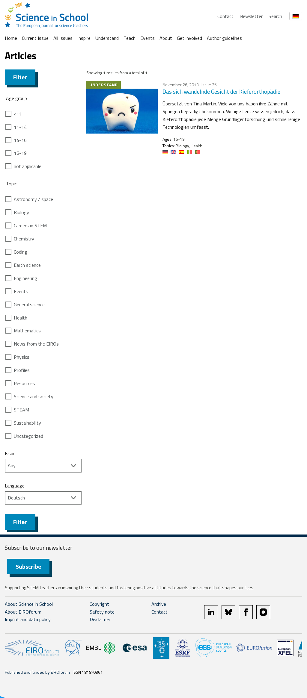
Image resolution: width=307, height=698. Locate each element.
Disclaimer (100, 619)
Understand (107, 38)
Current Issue (35, 38)
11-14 (20, 127)
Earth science (27, 265)
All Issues (63, 38)
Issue (10, 453)
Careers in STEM (30, 225)
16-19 (20, 153)
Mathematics (27, 330)
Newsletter (251, 16)
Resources (24, 383)
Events (147, 38)
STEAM (21, 409)
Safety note (102, 611)
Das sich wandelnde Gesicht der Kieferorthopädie (221, 91)
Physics (21, 357)
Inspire (84, 38)
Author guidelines (224, 38)
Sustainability (27, 422)
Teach (130, 38)
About (165, 38)
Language (15, 485)
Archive (158, 604)
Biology (21, 212)
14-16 (20, 140)
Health (20, 317)
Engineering (25, 278)
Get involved (189, 38)
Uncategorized (28, 436)
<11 (18, 113)
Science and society (33, 396)
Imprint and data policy (28, 619)
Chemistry (24, 238)
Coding (20, 251)
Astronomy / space (33, 199)
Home (11, 38)
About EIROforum (23, 611)
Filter (20, 77)
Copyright (99, 604)
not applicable (27, 166)
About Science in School (29, 604)
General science (29, 304)
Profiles (22, 370)
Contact (225, 16)
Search (275, 16)
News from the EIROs (36, 343)
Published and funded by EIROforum (37, 672)
